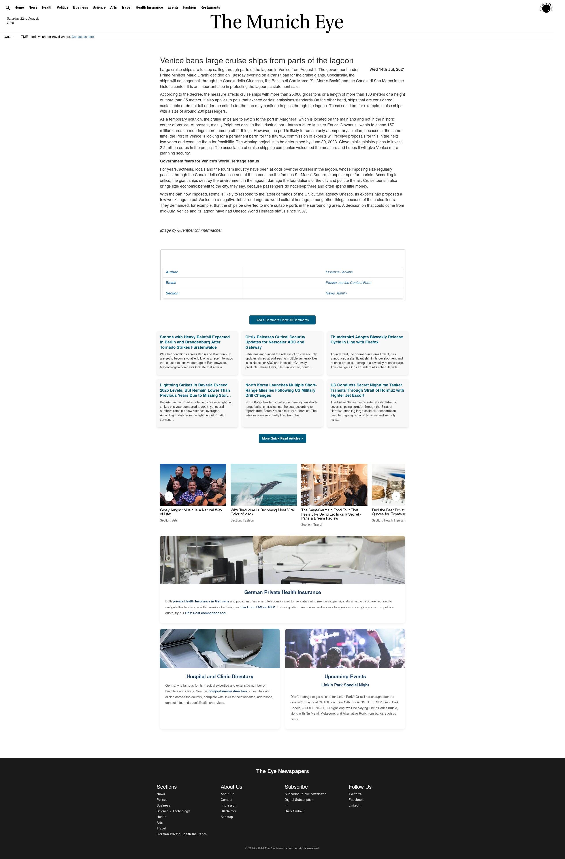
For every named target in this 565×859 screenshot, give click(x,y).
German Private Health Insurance (282, 592)
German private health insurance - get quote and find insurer (63, 36)
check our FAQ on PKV (257, 607)
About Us (227, 794)
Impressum (229, 805)
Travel (126, 7)
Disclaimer (228, 811)
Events (173, 7)
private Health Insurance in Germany (201, 601)
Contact (226, 799)
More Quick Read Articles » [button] (282, 438)
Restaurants (210, 7)
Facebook (356, 799)
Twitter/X (355, 794)
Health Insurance (149, 7)
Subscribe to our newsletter (305, 794)
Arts (113, 7)
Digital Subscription (299, 799)
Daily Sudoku (294, 811)
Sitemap (227, 816)
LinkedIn (355, 805)
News (33, 7)
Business (80, 7)
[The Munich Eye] (547, 8)
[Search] (8, 7)
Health (47, 7)
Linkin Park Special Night (345, 685)
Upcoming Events (345, 676)
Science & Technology (173, 811)
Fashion (189, 7)
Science (99, 7)
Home (19, 7)
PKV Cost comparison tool (205, 612)
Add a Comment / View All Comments (282, 320)
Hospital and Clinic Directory (219, 676)
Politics (63, 7)
